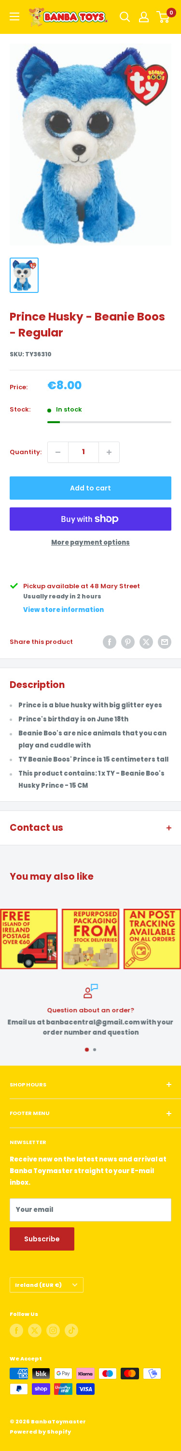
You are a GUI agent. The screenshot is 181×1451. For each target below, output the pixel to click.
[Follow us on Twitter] (35, 1330)
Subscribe (42, 1239)
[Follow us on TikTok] (71, 1330)
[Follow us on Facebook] (16, 1330)
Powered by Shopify (40, 1432)
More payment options (90, 542)
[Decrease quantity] (58, 452)
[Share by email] (164, 642)
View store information (63, 609)
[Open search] (125, 17)
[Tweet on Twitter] (146, 642)
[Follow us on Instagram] (53, 1330)
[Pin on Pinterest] (128, 642)
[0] (163, 17)
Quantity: (26, 452)
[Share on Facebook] (109, 642)
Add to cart (90, 488)
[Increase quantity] (109, 452)
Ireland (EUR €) (38, 1285)
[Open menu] (14, 16)
